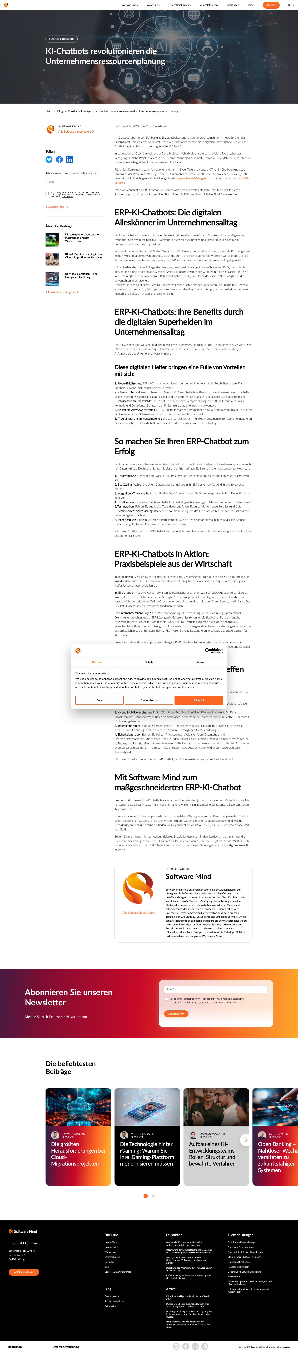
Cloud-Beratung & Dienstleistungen (244, 1257)
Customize (147, 700)
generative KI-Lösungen (191, 178)
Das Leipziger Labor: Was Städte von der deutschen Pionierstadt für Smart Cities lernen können (187, 1324)
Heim (51, 111)
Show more (67, 197)
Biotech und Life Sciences (240, 1262)
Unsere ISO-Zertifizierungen (118, 1272)
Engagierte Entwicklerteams (241, 1247)
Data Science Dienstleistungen (242, 1242)
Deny (99, 700)
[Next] (246, 1140)
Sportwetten (234, 1277)
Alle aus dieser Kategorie (61, 292)
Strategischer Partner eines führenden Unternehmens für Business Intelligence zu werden (186, 1260)
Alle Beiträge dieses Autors (74, 131)
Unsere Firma (111, 1242)
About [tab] (201, 662)
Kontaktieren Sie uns (24, 1272)
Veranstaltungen (209, 5)
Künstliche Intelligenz (82, 111)
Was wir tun (153, 5)
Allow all (198, 700)
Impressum (15, 1346)
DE (289, 5)
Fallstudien (233, 5)
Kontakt (271, 5)
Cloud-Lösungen (112, 1296)
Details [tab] (149, 662)
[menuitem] (130, 5)
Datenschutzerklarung (65, 1346)
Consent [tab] (97, 662)
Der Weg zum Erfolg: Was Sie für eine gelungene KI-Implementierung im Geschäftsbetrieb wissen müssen (189, 1314)
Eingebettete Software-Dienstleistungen (247, 1252)
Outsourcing (110, 1306)
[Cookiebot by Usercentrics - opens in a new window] (208, 650)
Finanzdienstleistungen (238, 1267)
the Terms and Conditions (73, 195)
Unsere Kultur (111, 1247)
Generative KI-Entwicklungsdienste (244, 1272)
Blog (251, 5)
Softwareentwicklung (115, 1301)
